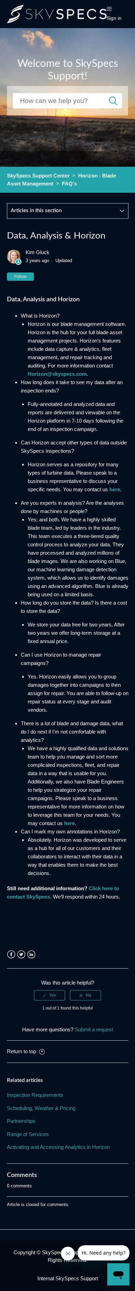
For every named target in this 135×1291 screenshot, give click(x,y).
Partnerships (21, 1121)
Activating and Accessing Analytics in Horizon (58, 1147)
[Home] (57, 13)
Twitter (21, 954)
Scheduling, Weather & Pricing (41, 1108)
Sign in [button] (114, 18)
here (114, 489)
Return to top (22, 1051)
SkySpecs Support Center (38, 176)
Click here (101, 888)
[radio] (49, 995)
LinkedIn (31, 954)
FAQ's (69, 184)
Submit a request (94, 1029)
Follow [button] (20, 276)
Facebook (11, 954)
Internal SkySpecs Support (67, 1278)
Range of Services (28, 1134)
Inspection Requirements (35, 1095)
